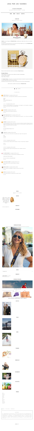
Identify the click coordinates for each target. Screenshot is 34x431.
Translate (8, 276)
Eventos (3, 395)
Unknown (4, 121)
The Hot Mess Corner (7, 161)
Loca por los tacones (17, 4)
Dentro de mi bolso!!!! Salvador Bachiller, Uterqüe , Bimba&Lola (17, 298)
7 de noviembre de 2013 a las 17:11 (15, 161)
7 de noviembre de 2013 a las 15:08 (11, 132)
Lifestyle (23, 13)
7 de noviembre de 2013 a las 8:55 (13, 95)
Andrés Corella (6, 95)
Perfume (3, 397)
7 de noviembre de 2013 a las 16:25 (10, 140)
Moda (14, 13)
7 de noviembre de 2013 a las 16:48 (10, 147)
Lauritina (5, 132)
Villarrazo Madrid (6, 153)
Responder (4, 101)
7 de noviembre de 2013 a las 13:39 (11, 121)
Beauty (3, 396)
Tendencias (3, 401)
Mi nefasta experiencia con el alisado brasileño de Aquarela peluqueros (17, 226)
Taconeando (3, 402)
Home (11, 13)
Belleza (18, 13)
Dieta (3, 400)
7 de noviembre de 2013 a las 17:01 (14, 153)
